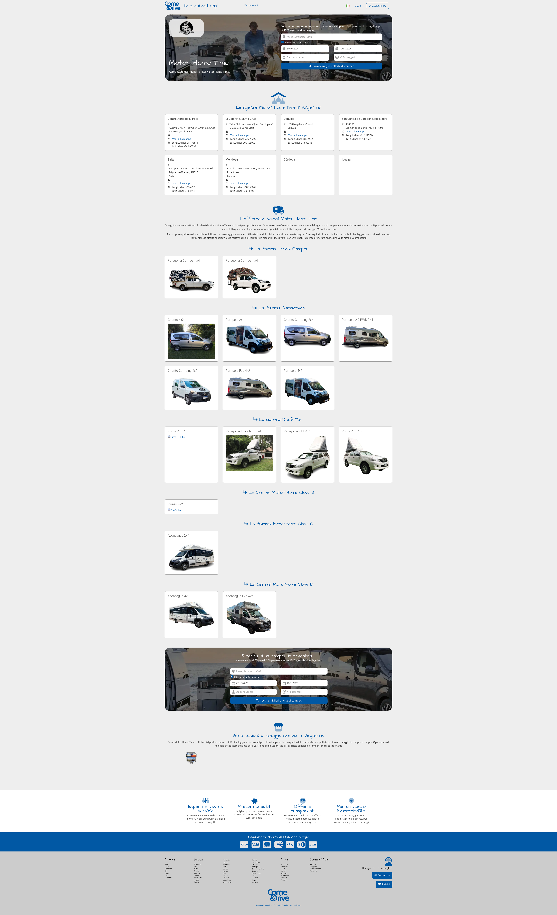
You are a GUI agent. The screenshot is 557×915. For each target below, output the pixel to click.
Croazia (196, 875)
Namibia (284, 878)
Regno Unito (256, 873)
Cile (166, 871)
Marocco (284, 873)
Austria (196, 866)
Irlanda (225, 871)
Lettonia (226, 875)
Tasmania (313, 871)
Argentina (168, 869)
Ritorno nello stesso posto (297, 42)
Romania (255, 871)
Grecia (225, 866)
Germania (197, 864)
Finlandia (226, 860)
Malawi (283, 871)
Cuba (167, 873)
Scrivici (385, 884)
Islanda (225, 869)
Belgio (196, 869)
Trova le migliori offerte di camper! (332, 66)
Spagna (196, 880)
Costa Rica (168, 878)
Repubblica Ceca (258, 869)
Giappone (313, 866)
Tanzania (284, 880)
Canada (167, 866)
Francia (225, 862)
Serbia (254, 875)
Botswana (284, 866)
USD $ (358, 5)
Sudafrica (284, 864)
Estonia (196, 882)
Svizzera (255, 882)
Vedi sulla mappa (181, 139)
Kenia (283, 869)
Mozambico (285, 875)
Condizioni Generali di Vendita (276, 905)
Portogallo (255, 866)
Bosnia (196, 871)
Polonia (254, 864)
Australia (313, 864)
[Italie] (348, 5)
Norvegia (255, 860)
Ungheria (226, 864)
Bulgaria (197, 873)
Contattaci (383, 875)
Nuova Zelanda (315, 869)
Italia (224, 873)
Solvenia (255, 878)
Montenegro (227, 882)
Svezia (254, 880)
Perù (166, 875)
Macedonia (227, 880)
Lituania (226, 878)
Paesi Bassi (256, 862)
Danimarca (198, 878)
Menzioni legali (295, 905)
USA (166, 864)
